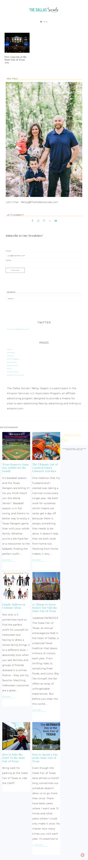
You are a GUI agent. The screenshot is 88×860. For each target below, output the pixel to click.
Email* (8, 251)
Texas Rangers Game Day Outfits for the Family (15, 467)
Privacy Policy (13, 372)
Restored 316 (77, 449)
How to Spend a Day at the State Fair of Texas (45, 758)
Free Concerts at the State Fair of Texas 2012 (16, 59)
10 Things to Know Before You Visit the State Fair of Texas (44, 608)
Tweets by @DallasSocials (18, 329)
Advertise (11, 352)
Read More (6, 560)
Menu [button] (45, 22)
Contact (10, 356)
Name (8, 260)
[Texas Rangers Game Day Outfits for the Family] (16, 446)
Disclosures (12, 362)
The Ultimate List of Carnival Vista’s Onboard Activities (45, 467)
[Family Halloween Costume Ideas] (16, 586)
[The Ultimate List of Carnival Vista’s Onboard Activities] (46, 446)
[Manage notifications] (82, 855)
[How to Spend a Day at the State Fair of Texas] (46, 736)
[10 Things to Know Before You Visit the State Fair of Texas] (46, 586)
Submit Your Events (15, 375)
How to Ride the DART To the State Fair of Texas (13, 758)
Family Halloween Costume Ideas (13, 606)
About (9, 349)
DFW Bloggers (13, 359)
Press (9, 369)
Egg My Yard (12, 365)
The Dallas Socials (44, 9)
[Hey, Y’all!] (44, 139)
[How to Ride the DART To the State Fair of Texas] (16, 736)
